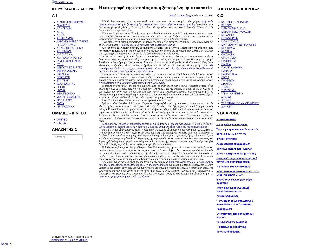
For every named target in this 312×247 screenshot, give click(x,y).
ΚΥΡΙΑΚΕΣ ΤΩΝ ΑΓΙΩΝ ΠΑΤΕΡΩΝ (234, 148)
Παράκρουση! (224, 208)
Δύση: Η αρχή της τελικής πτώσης (236, 153)
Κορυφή (6, 244)
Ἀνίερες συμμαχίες (227, 195)
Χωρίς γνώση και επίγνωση (232, 124)
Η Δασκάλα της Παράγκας (231, 226)
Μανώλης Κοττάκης (180, 15)
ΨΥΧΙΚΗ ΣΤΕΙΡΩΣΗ (226, 138)
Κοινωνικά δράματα (228, 231)
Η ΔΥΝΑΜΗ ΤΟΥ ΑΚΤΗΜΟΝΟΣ (233, 166)
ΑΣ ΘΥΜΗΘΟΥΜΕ (226, 119)
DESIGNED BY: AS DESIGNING (68, 240)
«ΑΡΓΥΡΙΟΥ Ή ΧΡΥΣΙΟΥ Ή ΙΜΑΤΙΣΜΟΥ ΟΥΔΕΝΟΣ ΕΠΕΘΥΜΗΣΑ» (237, 173)
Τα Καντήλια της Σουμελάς (231, 221)
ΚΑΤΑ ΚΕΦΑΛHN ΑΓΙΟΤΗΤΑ (231, 134)
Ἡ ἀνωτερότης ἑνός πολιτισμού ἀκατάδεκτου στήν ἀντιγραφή (234, 202)
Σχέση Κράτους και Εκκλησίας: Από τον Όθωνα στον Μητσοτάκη (236, 160)
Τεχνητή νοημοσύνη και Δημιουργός (237, 129)
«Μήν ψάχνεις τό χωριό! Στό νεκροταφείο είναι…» (232, 189)
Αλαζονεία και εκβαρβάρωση (233, 143)
